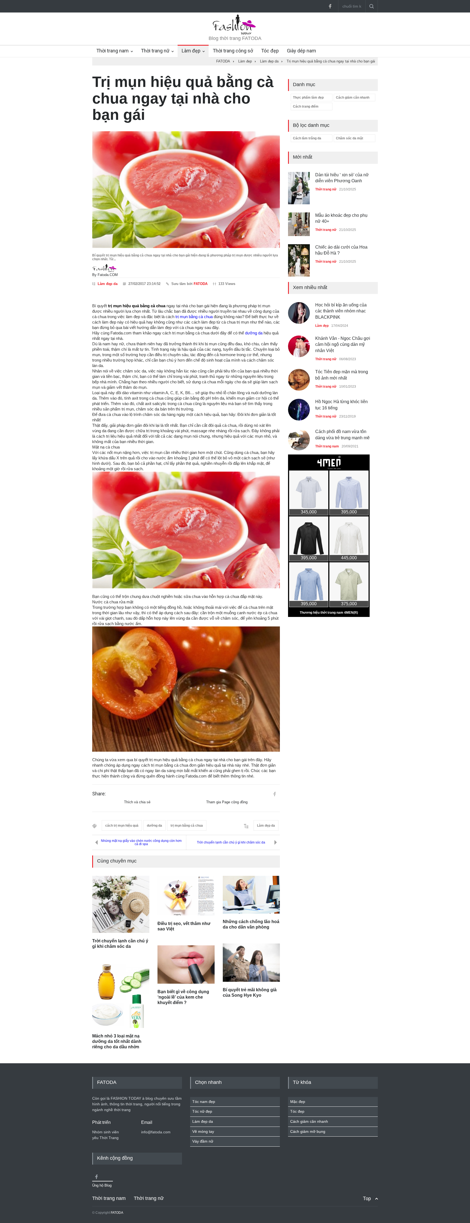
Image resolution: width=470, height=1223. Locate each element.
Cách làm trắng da (307, 138)
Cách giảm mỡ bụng (307, 1131)
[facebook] (330, 6)
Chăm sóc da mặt (349, 138)
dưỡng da (253, 333)
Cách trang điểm (306, 106)
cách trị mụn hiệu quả (121, 825)
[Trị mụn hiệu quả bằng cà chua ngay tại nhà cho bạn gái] (186, 189)
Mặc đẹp (297, 1101)
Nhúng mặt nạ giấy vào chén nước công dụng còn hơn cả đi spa (141, 842)
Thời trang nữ (155, 51)
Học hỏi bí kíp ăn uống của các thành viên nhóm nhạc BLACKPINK (341, 311)
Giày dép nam (301, 51)
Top (367, 1198)
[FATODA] (235, 34)
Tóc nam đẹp (203, 1101)
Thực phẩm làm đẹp (308, 97)
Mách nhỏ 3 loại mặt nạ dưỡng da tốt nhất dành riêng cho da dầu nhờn (116, 1041)
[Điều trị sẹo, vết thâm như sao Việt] (186, 896)
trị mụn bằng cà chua (194, 316)
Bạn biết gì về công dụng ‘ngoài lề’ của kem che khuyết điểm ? (183, 997)
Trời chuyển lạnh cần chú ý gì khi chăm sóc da (231, 842)
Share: (99, 793)
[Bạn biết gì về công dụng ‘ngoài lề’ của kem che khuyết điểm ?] (186, 964)
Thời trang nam (112, 51)
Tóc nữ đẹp (202, 1111)
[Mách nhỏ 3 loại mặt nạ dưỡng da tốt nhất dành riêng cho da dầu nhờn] (120, 995)
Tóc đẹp (270, 51)
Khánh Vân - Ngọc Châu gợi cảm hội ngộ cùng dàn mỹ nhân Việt (342, 344)
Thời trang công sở (233, 51)
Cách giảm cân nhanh (352, 97)
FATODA (201, 284)
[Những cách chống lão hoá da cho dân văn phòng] (251, 895)
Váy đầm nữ (202, 1141)
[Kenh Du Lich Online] (274, 794)
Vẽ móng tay (203, 1131)
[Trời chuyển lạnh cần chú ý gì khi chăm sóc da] (120, 904)
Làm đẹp (191, 51)
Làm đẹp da (108, 284)
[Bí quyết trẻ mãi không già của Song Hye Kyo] (251, 962)
